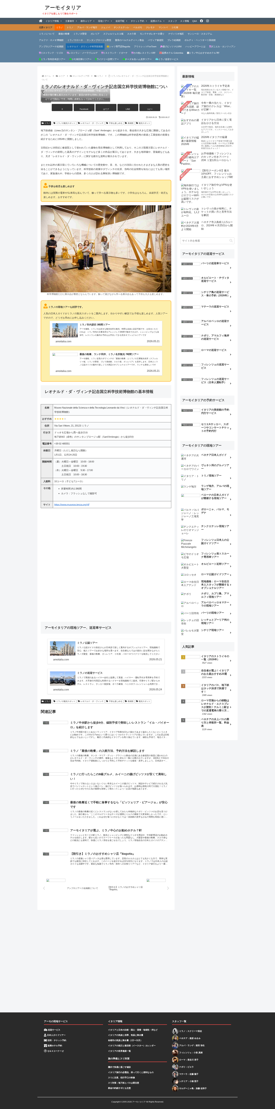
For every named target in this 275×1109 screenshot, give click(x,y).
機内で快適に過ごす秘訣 (119, 1067)
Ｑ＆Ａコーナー (54, 1051)
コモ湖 (174, 27)
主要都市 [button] (69, 21)
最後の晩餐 (64, 33)
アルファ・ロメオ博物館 (51, 40)
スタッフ (172, 21)
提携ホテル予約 (54, 1045)
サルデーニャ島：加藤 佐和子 (193, 1088)
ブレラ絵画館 (174, 40)
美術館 (130, 123)
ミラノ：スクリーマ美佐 (190, 1031)
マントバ (163, 27)
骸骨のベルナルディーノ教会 (129, 40)
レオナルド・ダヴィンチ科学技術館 (85, 46)
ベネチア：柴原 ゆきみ (190, 1038)
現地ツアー (103, 21)
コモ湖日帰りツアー (81, 59)
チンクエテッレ (121, 27)
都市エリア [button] (86, 21)
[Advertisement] (132, 960)
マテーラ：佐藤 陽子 (188, 1074)
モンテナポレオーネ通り (152, 33)
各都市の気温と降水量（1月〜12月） (125, 1040)
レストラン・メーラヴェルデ (83, 53)
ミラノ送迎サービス (168, 59)
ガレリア (95, 33)
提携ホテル (156, 21)
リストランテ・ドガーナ (115, 53)
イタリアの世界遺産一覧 (119, 1051)
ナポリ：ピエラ (186, 1067)
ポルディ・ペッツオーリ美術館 (200, 40)
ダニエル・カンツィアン (223, 46)
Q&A (194, 21)
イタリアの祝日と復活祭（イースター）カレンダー (132, 1045)
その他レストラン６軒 (144, 53)
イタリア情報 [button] (52, 21)
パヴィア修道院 (155, 40)
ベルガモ (137, 27)
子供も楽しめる (115, 123)
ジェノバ (105, 27)
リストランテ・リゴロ (52, 53)
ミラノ (59, 27)
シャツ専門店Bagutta (119, 46)
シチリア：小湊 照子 (188, 1081)
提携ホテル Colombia (172, 53)
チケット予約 (137, 21)
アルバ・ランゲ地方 (87, 27)
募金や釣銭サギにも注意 (119, 1088)
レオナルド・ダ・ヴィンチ (92, 123)
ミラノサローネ (75, 40)
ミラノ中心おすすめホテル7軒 (204, 53)
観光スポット (144, 123)
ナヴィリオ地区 (176, 33)
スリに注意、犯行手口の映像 (121, 1077)
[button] (149, 107)
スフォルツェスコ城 (113, 33)
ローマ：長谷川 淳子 (188, 1060)
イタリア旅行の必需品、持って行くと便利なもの (131, 1072)
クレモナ (150, 27)
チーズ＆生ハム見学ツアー (138, 59)
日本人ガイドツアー (56, 1035)
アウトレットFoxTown (145, 46)
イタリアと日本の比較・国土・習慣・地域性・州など (133, 1030)
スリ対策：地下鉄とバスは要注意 (123, 1083)
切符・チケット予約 (56, 1040)
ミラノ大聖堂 (80, 33)
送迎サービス (53, 1030)
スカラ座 (131, 33)
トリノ (70, 27)
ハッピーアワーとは (195, 46)
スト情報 (184, 21)
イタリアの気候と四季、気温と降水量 (125, 1035)
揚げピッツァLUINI (172, 46)
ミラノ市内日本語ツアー (53, 59)
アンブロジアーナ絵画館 (51, 46)
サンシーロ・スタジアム (200, 33)
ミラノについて (47, 33)
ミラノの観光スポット (65, 123)
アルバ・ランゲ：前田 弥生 (192, 1045)
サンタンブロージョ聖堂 (99, 40)
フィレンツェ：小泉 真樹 (191, 1052)
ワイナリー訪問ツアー (108, 59)
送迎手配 (120, 21)
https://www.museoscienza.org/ (70, 504)
